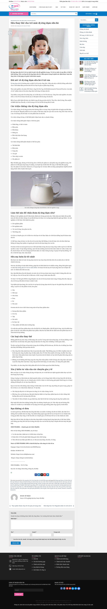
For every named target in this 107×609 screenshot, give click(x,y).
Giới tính (82, 50)
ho (19, 483)
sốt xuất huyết (42, 485)
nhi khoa (69, 483)
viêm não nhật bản (14, 488)
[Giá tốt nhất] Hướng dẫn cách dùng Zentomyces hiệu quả (90, 89)
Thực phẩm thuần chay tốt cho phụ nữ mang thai (26, 506)
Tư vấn (63, 7)
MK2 (58, 483)
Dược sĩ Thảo (26, 25)
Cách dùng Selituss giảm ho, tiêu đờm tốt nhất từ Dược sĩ (90, 76)
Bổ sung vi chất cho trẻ (86, 35)
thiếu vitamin (43, 486)
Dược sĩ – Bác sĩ (74, 7)
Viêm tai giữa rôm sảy (52, 488)
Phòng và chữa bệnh (86, 32)
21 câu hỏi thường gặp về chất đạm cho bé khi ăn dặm (91, 63)
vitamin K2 (12, 490)
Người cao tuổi (84, 53)
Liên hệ (94, 7)
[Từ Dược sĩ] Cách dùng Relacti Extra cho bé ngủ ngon (90, 83)
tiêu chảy (49, 486)
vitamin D (64, 488)
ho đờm (39, 483)
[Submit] (96, 19)
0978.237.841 (17, 1)
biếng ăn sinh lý (31, 482)
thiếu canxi (36, 486)
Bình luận (14, 518)
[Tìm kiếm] (76, 13)
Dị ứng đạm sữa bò (16, 83)
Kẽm (47, 483)
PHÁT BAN (27, 485)
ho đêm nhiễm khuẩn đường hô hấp (28, 483)
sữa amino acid (49, 485)
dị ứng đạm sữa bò (57, 482)
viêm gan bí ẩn (62, 486)
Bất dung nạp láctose (59, 480)
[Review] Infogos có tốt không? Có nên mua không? (90, 70)
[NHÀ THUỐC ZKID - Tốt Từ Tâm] (14, 7)
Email (34, 532)
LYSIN (55, 483)
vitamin (59, 488)
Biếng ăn (17, 482)
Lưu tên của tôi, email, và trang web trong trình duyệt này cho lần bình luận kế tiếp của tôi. (39, 539)
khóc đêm (51, 483)
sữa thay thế (56, 485)
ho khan (44, 483)
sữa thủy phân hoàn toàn (65, 485)
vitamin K (69, 488)
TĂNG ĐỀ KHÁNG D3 (29, 486)
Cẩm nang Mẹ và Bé (45, 7)
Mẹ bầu (82, 44)
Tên (12, 532)
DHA (44, 482)
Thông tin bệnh (84, 29)
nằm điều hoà (63, 483)
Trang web (57, 532)
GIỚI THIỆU (85, 7)
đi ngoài (16, 483)
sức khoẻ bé (13, 486)
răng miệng (33, 485)
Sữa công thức (84, 38)
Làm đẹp (82, 47)
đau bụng (65, 482)
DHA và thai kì (49, 482)
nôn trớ (12, 485)
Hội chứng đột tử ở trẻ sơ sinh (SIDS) (26, 267)
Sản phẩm (32, 7)
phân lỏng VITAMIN (19, 485)
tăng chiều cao (20, 486)
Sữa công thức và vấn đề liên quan (27, 20)
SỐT (37, 485)
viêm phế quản (23, 488)
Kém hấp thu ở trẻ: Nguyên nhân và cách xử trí (58, 506)
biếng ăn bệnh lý (23, 482)
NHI (57, 7)
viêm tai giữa (43, 488)
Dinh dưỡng (83, 41)
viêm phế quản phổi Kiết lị (33, 488)
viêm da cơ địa (54, 486)
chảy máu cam (39, 482)
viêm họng (68, 486)
